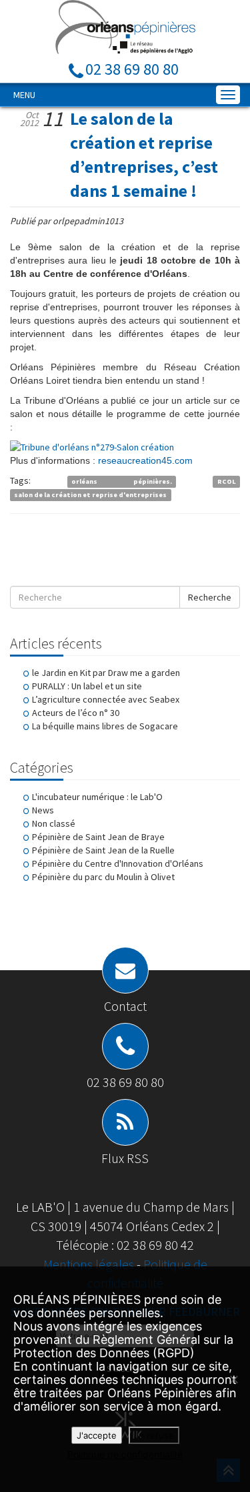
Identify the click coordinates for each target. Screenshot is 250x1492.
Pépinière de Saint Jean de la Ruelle (103, 850)
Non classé (53, 823)
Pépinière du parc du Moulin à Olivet (103, 877)
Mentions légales (90, 1264)
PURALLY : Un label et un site (87, 686)
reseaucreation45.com (145, 460)
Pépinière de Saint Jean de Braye (98, 837)
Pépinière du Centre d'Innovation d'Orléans (117, 863)
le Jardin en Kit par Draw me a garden (106, 673)
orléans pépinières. (121, 481)
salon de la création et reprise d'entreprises (90, 494)
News (43, 810)
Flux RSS (125, 1158)
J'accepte (97, 1435)
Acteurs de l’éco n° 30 (75, 713)
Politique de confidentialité (125, 1454)
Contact (125, 1006)
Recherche (209, 597)
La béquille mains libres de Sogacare (105, 726)
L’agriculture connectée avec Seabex (105, 699)
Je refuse (154, 1435)
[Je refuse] (233, 1379)
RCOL (226, 481)
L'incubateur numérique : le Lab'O (97, 797)
